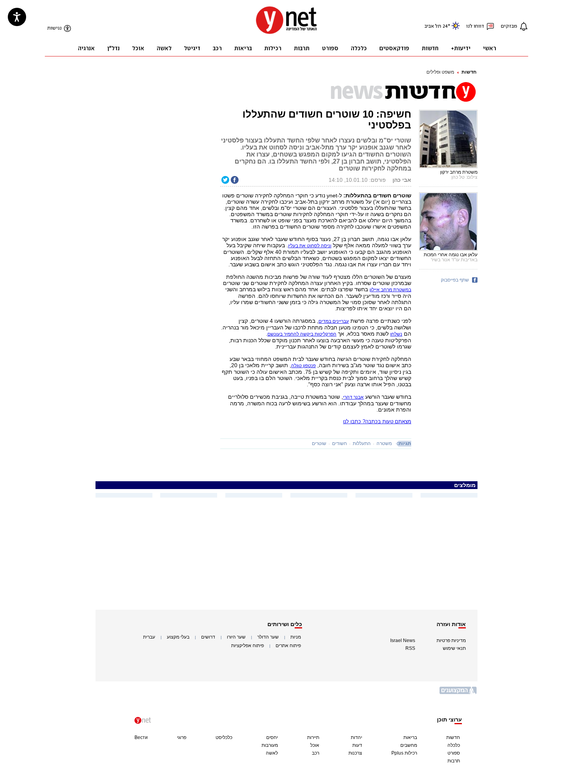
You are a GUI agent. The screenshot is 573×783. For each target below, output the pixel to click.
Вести (141, 737)
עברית (149, 637)
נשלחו (396, 334)
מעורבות (270, 745)
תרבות (453, 761)
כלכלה (453, 745)
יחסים (272, 737)
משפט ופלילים (440, 72)
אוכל (314, 745)
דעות (357, 745)
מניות (295, 637)
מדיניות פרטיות (451, 640)
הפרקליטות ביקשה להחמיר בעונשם (301, 334)
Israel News (402, 640)
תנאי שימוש (454, 648)
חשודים (339, 443)
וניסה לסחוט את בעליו (309, 245)
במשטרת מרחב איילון (390, 289)
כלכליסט (224, 737)
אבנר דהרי (353, 397)
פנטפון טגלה (303, 365)
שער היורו (236, 637)
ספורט (453, 753)
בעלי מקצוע (178, 637)
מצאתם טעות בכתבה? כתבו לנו (377, 421)
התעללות (362, 443)
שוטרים (319, 443)
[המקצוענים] (458, 693)
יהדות (356, 737)
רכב (315, 753)
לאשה (272, 753)
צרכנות (355, 753)
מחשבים (408, 745)
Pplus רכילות (404, 753)
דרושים (208, 637)
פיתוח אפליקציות (247, 645)
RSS (410, 648)
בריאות (410, 737)
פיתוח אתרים (288, 645)
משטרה (384, 443)
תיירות (313, 737)
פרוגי (181, 737)
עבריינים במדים (333, 321)
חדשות (469, 72)
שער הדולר (268, 637)
